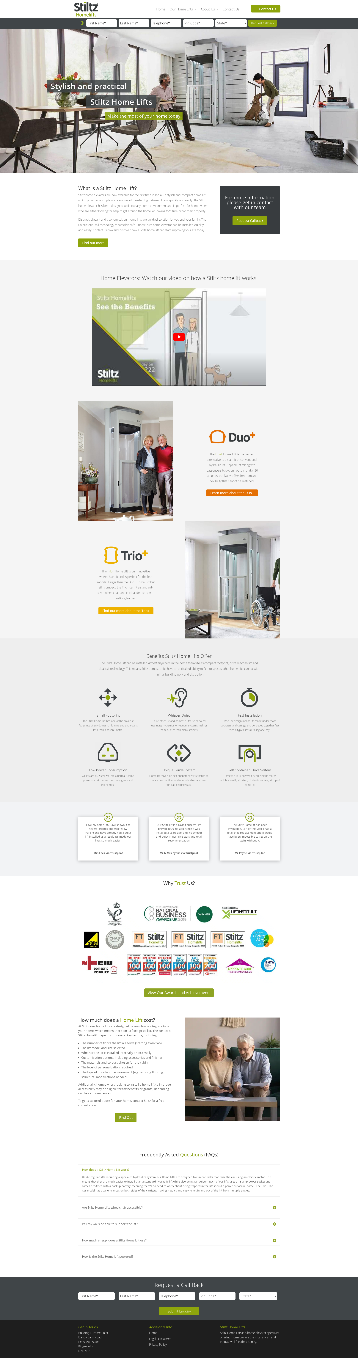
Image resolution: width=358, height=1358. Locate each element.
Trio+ (110, 571)
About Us (208, 9)
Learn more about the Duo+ (232, 493)
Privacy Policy (158, 1345)
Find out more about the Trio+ (126, 610)
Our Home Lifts (181, 9)
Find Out (126, 1117)
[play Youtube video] (179, 337)
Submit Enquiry (179, 1311)
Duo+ (218, 454)
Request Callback (262, 23)
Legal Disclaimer (160, 1339)
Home (161, 9)
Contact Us (231, 9)
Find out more (93, 243)
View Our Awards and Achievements (179, 992)
